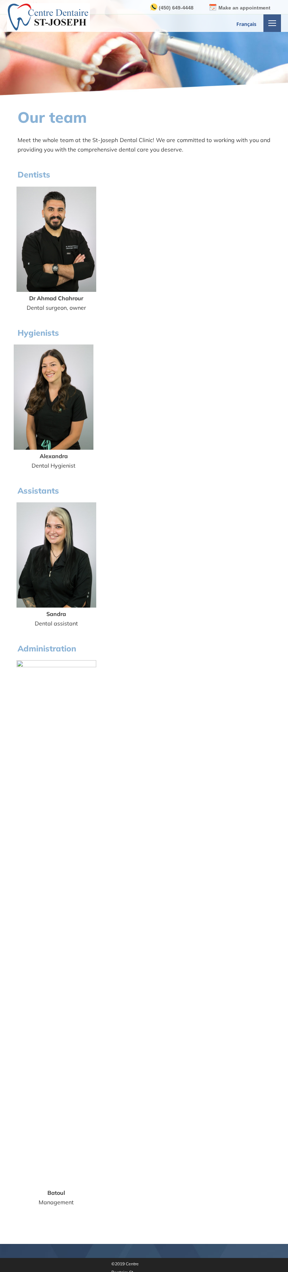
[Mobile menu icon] (272, 23)
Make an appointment (244, 8)
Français (246, 24)
